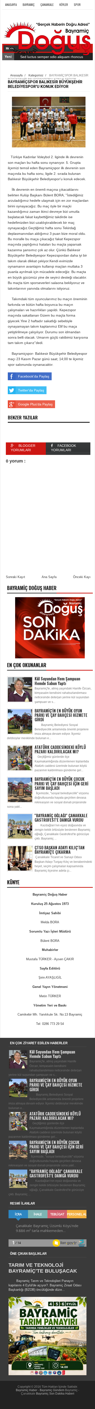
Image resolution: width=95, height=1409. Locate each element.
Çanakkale (47, 4)
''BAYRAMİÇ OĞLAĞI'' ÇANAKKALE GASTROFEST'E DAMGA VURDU (61, 818)
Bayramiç (29, 4)
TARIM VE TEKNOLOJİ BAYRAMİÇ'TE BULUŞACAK (43, 1268)
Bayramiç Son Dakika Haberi (55, 1393)
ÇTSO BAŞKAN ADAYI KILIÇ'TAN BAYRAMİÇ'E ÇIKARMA (60, 850)
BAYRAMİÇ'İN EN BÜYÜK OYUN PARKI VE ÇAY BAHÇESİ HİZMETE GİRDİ (61, 715)
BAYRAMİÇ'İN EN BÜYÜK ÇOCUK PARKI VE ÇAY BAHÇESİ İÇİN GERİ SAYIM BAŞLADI (61, 783)
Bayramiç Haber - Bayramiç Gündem (40, 1390)
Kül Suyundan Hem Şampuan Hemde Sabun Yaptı (57, 681)
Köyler (63, 4)
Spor (77, 4)
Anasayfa (11, 4)
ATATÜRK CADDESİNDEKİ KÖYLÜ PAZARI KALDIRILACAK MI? (60, 749)
